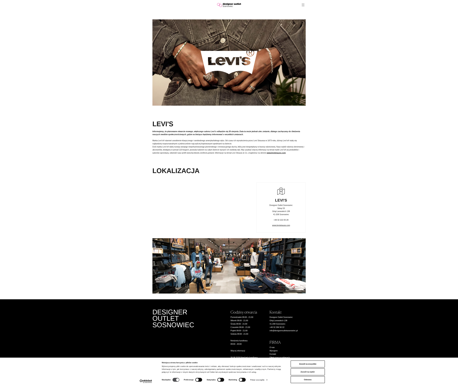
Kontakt (273, 354)
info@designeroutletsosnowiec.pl (284, 331)
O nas (272, 347)
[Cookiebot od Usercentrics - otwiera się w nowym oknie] (145, 381)
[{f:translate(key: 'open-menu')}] (303, 5)
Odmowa (307, 380)
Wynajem (274, 351)
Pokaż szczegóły (257, 380)
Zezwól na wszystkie (307, 364)
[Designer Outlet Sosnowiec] (229, 5)
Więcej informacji (237, 351)
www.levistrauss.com (281, 225)
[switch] (198, 380)
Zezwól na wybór (308, 372)
